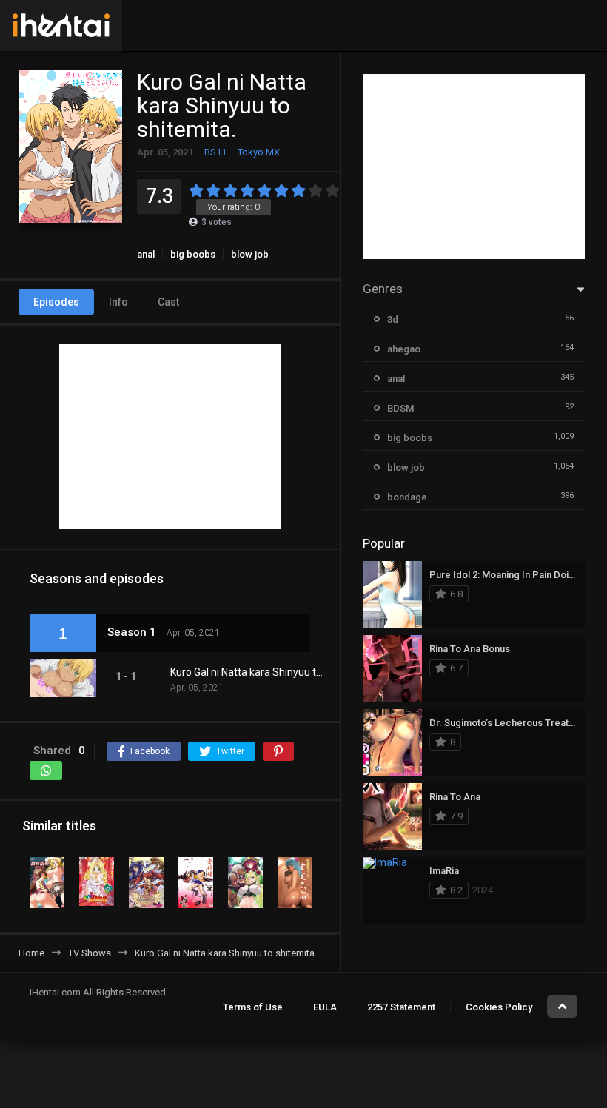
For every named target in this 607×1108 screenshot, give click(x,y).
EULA (325, 1007)
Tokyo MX (259, 152)
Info (118, 302)
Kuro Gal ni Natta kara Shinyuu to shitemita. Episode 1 (247, 672)
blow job (250, 254)
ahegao (403, 349)
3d (392, 319)
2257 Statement (401, 1007)
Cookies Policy (499, 1007)
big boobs (192, 254)
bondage (407, 497)
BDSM (400, 408)
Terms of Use (253, 1007)
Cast (168, 302)
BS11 (215, 152)
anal (146, 254)
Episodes (56, 302)
